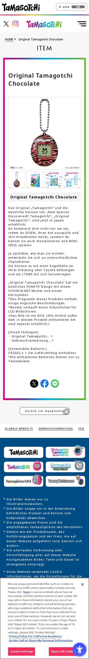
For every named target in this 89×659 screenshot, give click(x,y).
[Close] (82, 584)
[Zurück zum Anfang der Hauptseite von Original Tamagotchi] (44, 24)
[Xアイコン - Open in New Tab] (34, 383)
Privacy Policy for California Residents (35, 636)
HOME (9, 39)
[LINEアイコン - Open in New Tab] (55, 383)
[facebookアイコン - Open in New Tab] (44, 383)
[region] (44, 618)
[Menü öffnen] (81, 24)
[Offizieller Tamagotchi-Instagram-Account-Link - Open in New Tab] (15, 23)
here (26, 592)
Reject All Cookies (63, 651)
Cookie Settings (21, 651)
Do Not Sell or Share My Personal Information (41, 640)
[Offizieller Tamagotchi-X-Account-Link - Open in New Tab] (6, 23)
